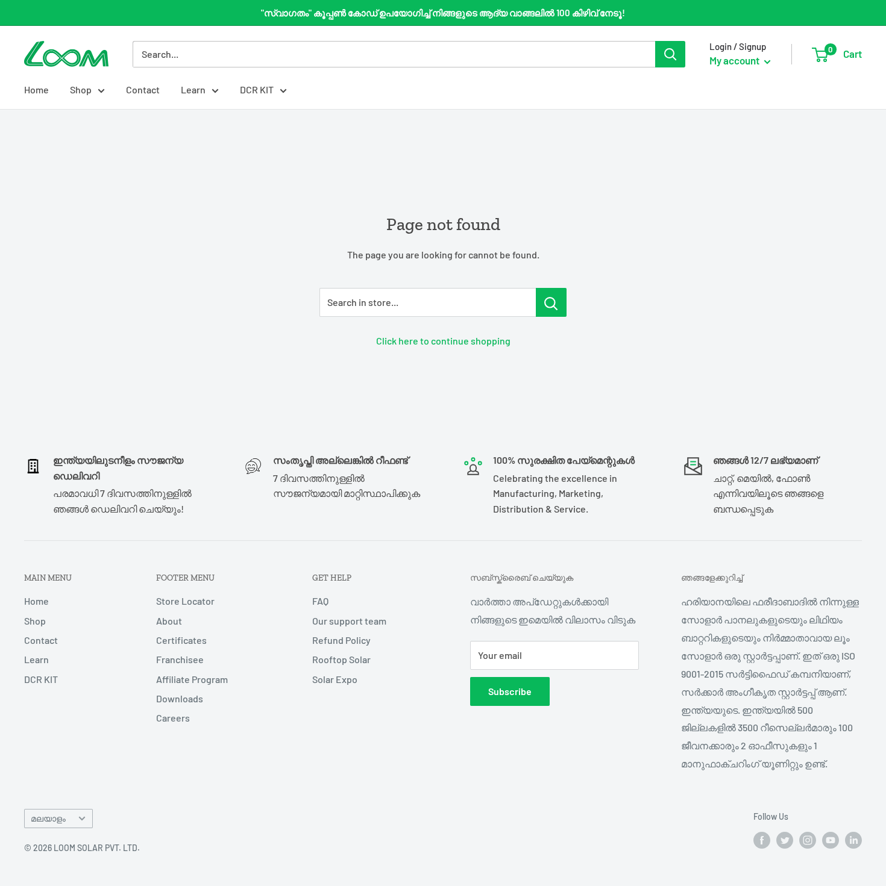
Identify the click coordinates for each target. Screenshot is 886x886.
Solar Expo (334, 679)
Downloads (179, 698)
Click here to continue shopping (443, 340)
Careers (173, 717)
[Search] (670, 54)
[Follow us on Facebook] (761, 840)
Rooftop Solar (341, 659)
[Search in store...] (551, 302)
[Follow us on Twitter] (784, 840)
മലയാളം (48, 818)
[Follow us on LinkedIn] (853, 840)
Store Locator (185, 601)
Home (36, 89)
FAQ (320, 601)
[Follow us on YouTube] (830, 840)
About (169, 620)
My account (735, 60)
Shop (81, 89)
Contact (143, 89)
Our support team (349, 620)
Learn (193, 89)
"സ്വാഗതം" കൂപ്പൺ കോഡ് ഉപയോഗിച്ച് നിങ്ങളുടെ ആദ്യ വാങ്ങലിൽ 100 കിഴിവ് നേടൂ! (443, 12)
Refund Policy (341, 640)
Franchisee (180, 659)
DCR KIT (257, 89)
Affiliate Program (192, 679)
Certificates (181, 640)
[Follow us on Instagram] (807, 840)
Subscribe (510, 691)
